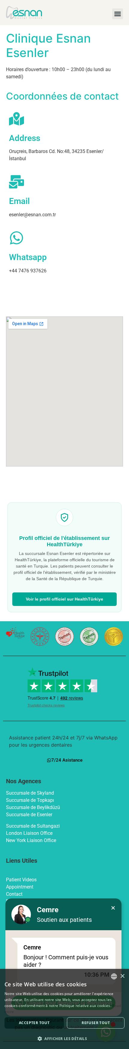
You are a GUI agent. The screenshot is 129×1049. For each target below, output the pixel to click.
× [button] (122, 976)
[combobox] (114, 976)
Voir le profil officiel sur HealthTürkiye (64, 599)
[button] (117, 13)
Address (24, 138)
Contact (14, 894)
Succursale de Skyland (30, 793)
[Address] (16, 118)
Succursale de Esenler (29, 814)
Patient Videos (21, 880)
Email (19, 201)
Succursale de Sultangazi (33, 826)
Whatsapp (28, 257)
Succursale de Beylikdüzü (33, 807)
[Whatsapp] (16, 237)
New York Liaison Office (31, 840)
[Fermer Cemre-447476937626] (113, 908)
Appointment (19, 887)
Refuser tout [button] (96, 1022)
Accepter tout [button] (34, 1022)
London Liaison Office (29, 833)
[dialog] (64, 1009)
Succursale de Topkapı (30, 800)
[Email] (16, 181)
